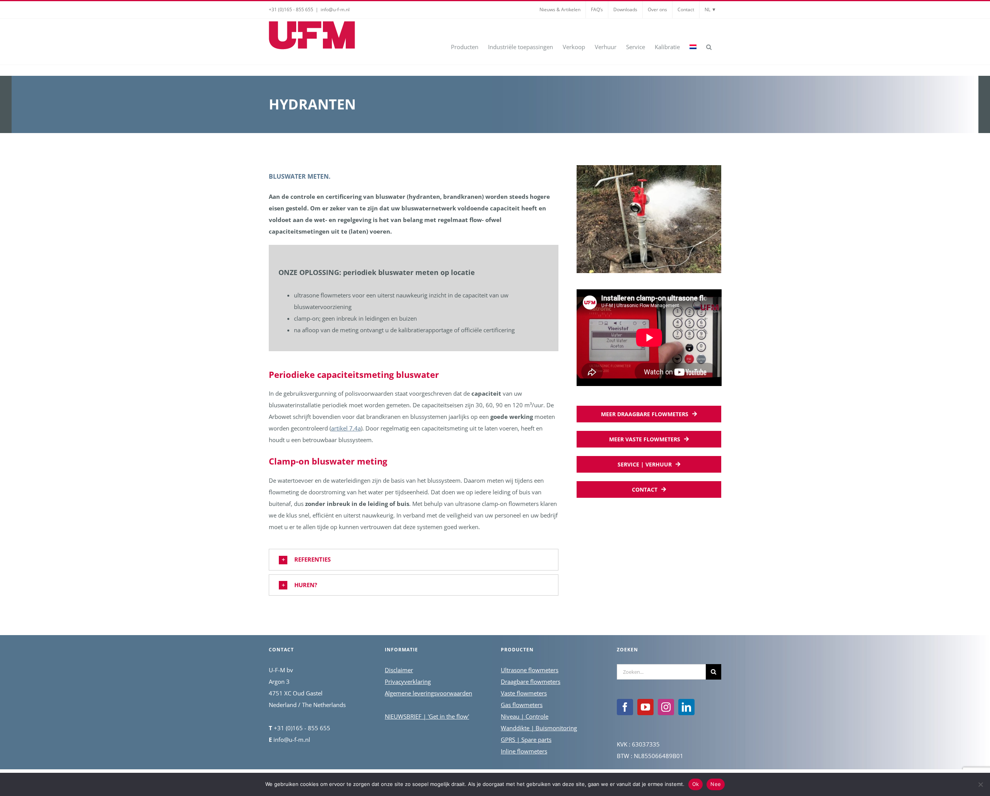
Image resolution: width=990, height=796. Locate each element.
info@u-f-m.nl (335, 9)
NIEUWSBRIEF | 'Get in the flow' (427, 716)
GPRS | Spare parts (526, 739)
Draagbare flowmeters (530, 681)
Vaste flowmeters (524, 693)
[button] (709, 46)
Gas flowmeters (522, 705)
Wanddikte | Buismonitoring (539, 728)
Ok (695, 784)
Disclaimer (399, 670)
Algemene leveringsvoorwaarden (428, 693)
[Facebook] (625, 707)
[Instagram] (666, 707)
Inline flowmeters (524, 751)
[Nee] (980, 784)
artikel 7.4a (346, 428)
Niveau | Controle (524, 716)
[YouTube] (645, 707)
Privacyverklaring (408, 681)
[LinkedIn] (686, 707)
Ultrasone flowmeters (529, 670)
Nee (715, 784)
